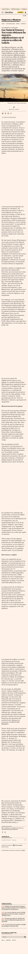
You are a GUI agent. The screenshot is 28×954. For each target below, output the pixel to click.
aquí (24, 850)
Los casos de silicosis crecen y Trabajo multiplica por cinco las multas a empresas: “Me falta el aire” (13, 914)
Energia (18, 23)
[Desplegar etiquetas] (25, 840)
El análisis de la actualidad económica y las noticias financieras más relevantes (12, 828)
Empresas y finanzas (11, 20)
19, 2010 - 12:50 (14, 109)
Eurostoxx (8, 940)
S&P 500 (14, 9)
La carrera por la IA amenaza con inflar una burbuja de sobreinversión (14, 925)
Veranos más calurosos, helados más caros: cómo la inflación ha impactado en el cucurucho (13, 920)
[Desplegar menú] (3, 12)
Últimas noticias (6, 903)
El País (24, 15)
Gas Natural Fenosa (6, 840)
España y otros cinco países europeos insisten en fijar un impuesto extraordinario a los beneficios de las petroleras (14, 908)
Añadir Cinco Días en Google (10, 117)
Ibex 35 (3, 9)
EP (14, 107)
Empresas (14, 840)
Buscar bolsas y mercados (9, 932)
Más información (5, 846)
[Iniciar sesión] (25, 12)
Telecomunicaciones (10, 23)
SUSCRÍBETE (20, 12)
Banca (3, 23)
